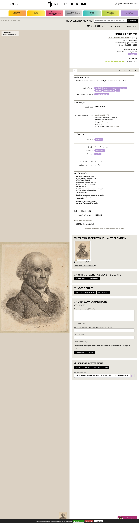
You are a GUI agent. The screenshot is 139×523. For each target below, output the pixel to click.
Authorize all (79, 521)
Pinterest (97, 367)
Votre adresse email (79, 335)
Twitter (78, 367)
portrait (98, 88)
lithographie (99, 151)
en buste (122, 88)
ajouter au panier (115, 26)
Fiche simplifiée (80, 279)
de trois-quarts (109, 90)
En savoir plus (121, 5)
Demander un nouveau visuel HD (84, 266)
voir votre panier (131, 26)
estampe (132, 54)
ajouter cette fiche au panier (85, 292)
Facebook (87, 367)
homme (114, 88)
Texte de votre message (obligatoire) (84, 309)
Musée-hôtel (110, 13)
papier (98, 154)
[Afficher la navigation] (9, 4)
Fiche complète (93, 279)
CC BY (88, 262)
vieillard (98, 90)
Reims (100, 124)
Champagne (105, 122)
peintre (106, 88)
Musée (35, 13)
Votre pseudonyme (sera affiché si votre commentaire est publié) (93, 327)
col (118, 90)
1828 (111, 127)
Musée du (73, 13)
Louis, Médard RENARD (101, 115)
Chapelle (92, 13)
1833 (117, 127)
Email (106, 367)
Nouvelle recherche (79, 20)
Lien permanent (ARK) (80, 372)
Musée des (17, 13)
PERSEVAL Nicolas (102, 94)
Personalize (98, 521)
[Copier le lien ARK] (132, 376)
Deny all (89, 521)
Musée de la (55, 13)
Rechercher (132, 21)
